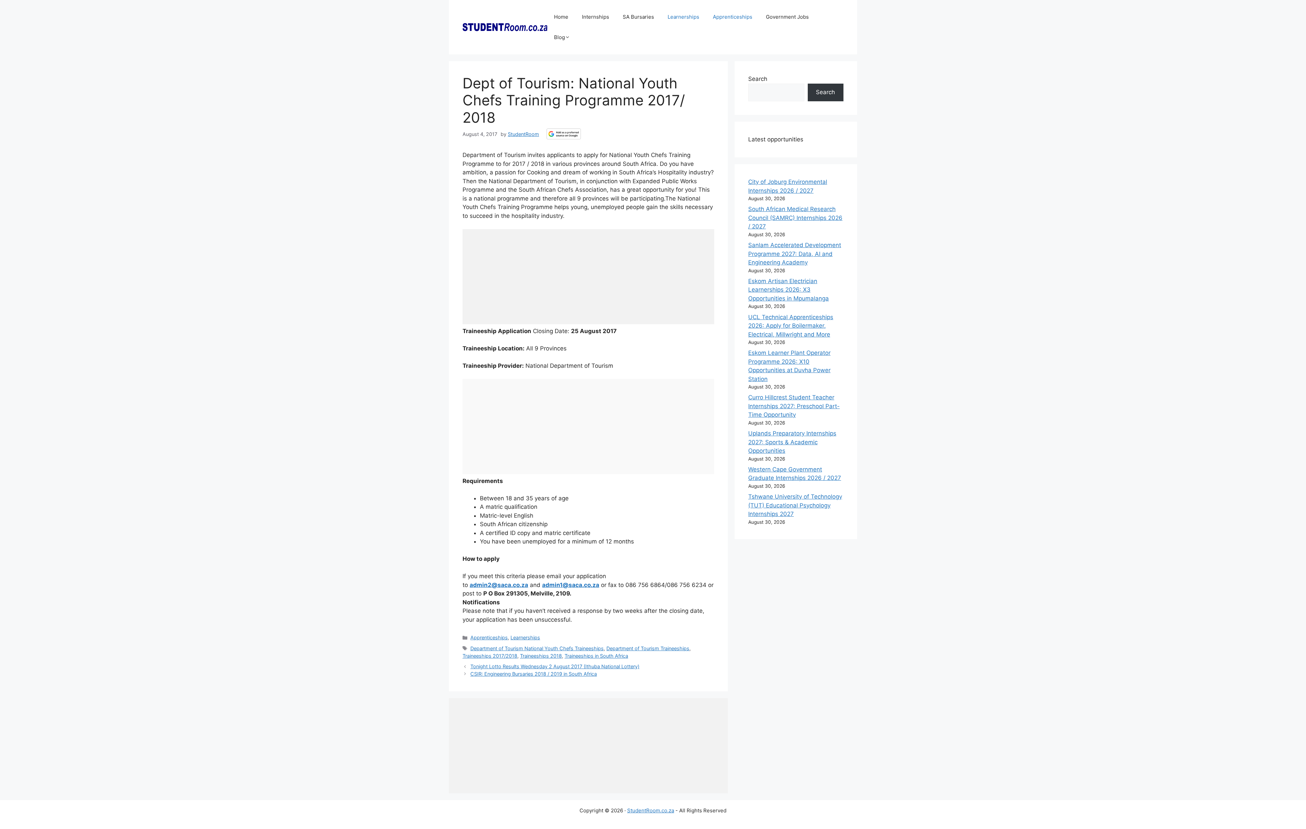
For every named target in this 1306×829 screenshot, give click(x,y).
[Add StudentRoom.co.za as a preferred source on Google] (564, 133)
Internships (595, 17)
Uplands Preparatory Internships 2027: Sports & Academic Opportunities (792, 442)
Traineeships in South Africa (596, 656)
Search (757, 78)
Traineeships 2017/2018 (490, 656)
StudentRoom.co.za (650, 810)
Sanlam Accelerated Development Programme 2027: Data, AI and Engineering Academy (794, 254)
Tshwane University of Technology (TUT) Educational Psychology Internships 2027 (795, 505)
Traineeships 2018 (541, 656)
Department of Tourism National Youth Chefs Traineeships (537, 648)
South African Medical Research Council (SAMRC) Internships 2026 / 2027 (795, 218)
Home (561, 17)
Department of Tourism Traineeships (647, 648)
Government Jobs (787, 17)
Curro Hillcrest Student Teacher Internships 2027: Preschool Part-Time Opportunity (794, 406)
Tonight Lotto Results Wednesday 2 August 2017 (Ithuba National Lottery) (554, 666)
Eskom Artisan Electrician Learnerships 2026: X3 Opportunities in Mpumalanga (788, 290)
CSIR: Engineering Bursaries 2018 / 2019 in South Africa (533, 674)
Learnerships (683, 17)
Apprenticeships (732, 17)
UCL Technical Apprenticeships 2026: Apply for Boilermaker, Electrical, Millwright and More (790, 326)
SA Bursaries (638, 17)
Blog (559, 37)
